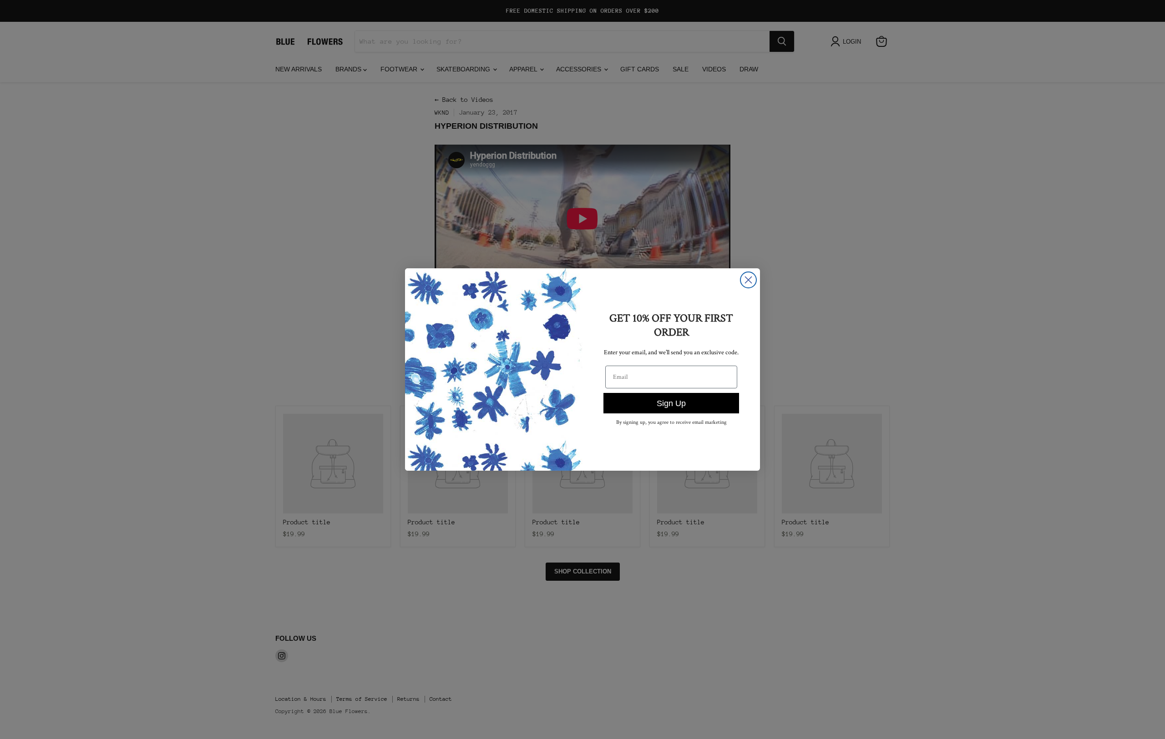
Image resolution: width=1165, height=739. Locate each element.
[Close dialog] (748, 280)
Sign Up (671, 403)
